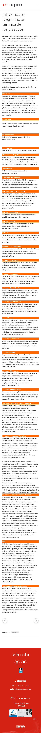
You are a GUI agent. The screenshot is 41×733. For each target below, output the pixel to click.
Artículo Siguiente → (36, 620)
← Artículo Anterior (4, 620)
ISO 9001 (21, 706)
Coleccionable (15, 632)
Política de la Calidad (21, 703)
